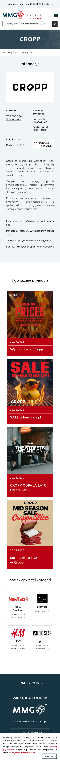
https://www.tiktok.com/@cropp (33, 240)
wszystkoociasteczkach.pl (22, 752)
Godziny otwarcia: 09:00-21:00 (25, 23)
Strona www (13, 119)
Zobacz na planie (45, 144)
